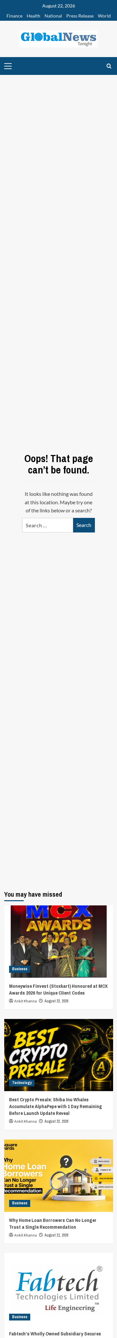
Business (19, 969)
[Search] (109, 66)
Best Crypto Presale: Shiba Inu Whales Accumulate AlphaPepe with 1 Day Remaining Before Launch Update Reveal (55, 1106)
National (53, 15)
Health (33, 15)
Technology (22, 1082)
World (104, 15)
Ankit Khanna (25, 1001)
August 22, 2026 (56, 1001)
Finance (14, 15)
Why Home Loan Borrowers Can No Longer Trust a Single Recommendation (53, 1223)
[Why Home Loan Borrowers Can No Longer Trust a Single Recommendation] (58, 1176)
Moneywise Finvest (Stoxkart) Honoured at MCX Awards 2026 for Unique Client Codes (58, 989)
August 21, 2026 (56, 1235)
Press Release (80, 15)
